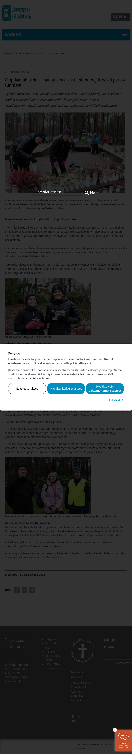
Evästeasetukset (27, 388)
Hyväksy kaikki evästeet (66, 388)
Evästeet (116, 400)
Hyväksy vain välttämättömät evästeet (105, 389)
